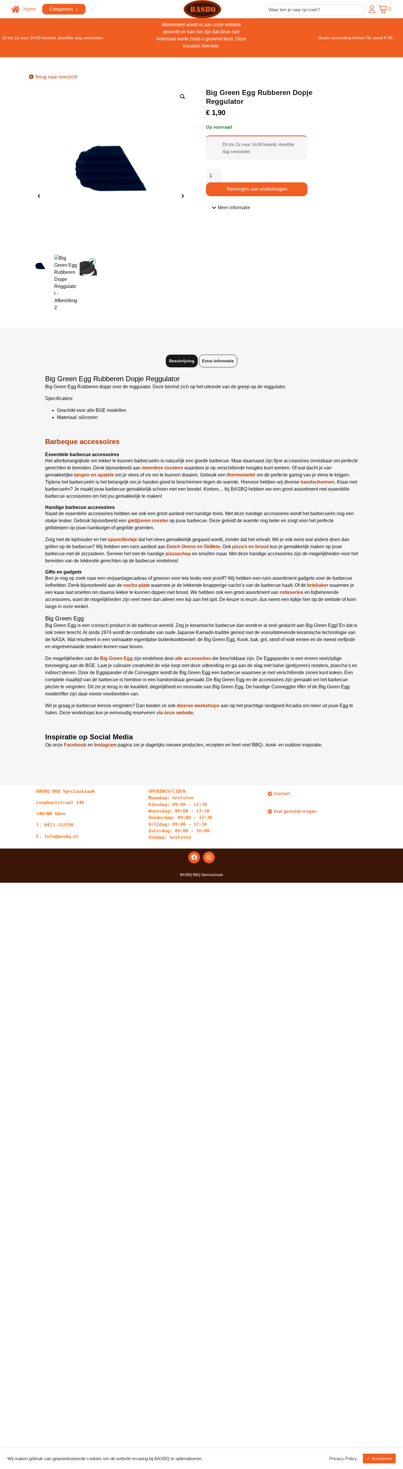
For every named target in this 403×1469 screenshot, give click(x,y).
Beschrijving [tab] (181, 360)
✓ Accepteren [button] (379, 1458)
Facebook (75, 744)
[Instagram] (209, 857)
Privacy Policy (343, 1458)
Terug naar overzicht (55, 76)
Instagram (105, 744)
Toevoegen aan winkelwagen (256, 188)
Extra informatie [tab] (218, 360)
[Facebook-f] (194, 857)
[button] (182, 96)
